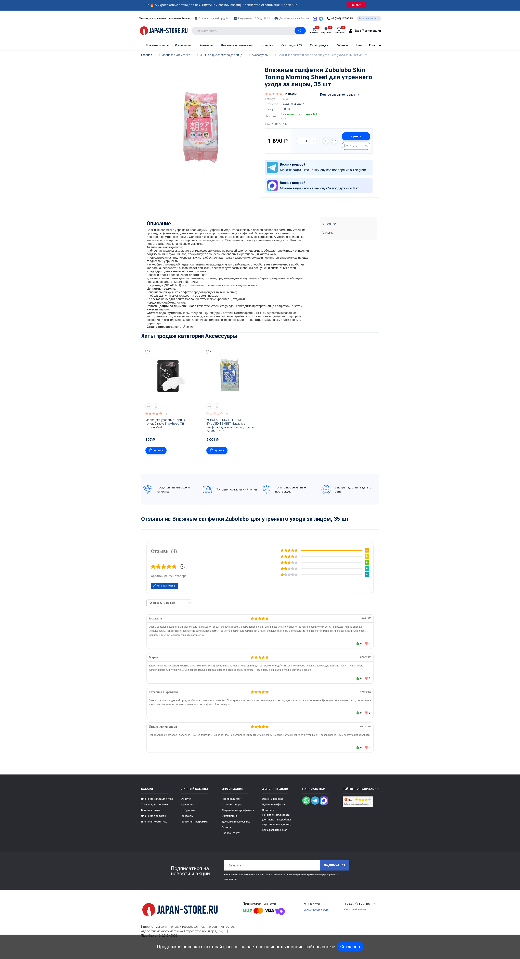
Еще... (373, 45)
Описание (329, 224)
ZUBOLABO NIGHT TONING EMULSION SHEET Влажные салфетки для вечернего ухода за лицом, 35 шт (230, 425)
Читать (291, 94)
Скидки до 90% (291, 45)
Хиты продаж (319, 45)
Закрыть (356, 5)
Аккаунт (186, 798)
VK (305, 909)
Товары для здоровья (154, 804)
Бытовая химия (150, 810)
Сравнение (188, 804)
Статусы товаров (232, 804)
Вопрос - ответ (230, 832)
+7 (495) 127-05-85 (360, 904)
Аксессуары (221, 336)
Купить (356, 136)
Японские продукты (153, 815)
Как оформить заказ (274, 829)
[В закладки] (334, 141)
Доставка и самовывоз (237, 45)
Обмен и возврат (272, 798)
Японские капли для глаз (157, 798)
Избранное (188, 810)
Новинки (267, 45)
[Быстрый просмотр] (148, 406)
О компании (183, 45)
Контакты (206, 45)
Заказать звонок (369, 18)
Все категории (155, 45)
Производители (231, 798)
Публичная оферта (273, 804)
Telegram (323, 909)
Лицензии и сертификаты (238, 810)
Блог (358, 45)
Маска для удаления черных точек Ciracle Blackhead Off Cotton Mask (165, 423)
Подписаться (334, 865)
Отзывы (342, 45)
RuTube (312, 909)
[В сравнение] (326, 141)
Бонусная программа (194, 821)
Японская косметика (154, 821)
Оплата (226, 827)
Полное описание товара (338, 94)
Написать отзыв (166, 585)
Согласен (350, 946)
